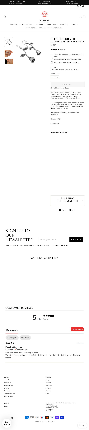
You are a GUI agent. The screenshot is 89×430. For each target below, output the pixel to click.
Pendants (52, 25)
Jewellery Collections (50, 28)
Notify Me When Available (60, 88)
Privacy (6, 388)
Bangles (40, 25)
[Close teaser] (12, 418)
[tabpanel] (44, 349)
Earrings (14, 25)
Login (6, 406)
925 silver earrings (72, 98)
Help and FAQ (8, 385)
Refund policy (8, 396)
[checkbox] (25, 337)
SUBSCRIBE (76, 239)
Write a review (77, 329)
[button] (6, 423)
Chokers (64, 25)
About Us (7, 380)
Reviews (6, 377)
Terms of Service (9, 393)
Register (6, 403)
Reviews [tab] (12, 330)
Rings (74, 25)
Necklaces (31, 28)
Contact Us (7, 382)
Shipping (61, 69)
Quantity (55, 73)
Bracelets (27, 25)
